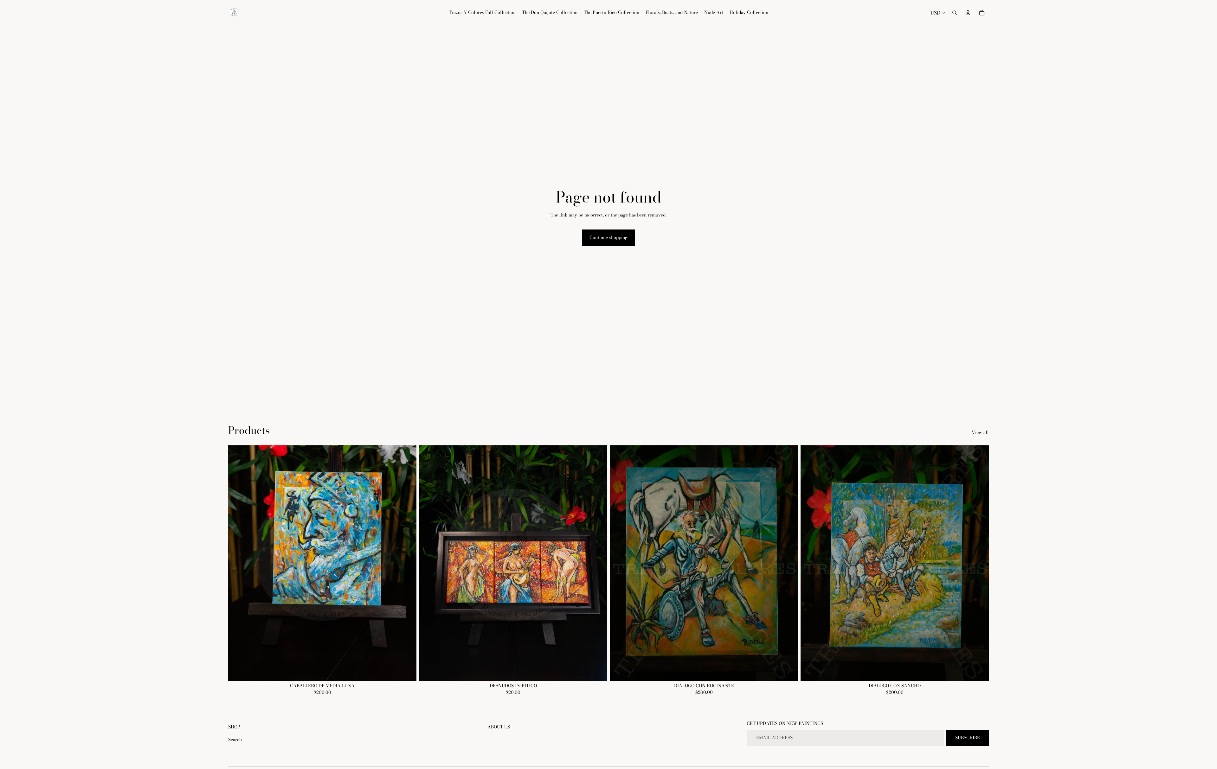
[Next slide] (406, 563)
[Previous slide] (237, 563)
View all (980, 433)
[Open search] (955, 13)
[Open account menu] (968, 13)
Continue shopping (608, 237)
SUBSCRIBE (967, 737)
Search (235, 739)
